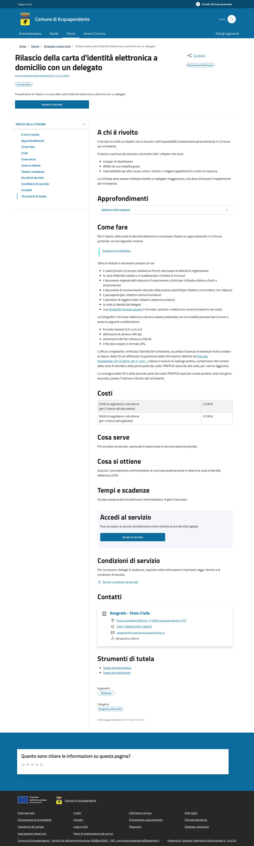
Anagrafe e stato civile (57, 46)
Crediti (77, 813)
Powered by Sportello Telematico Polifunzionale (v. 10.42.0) (201, 840)
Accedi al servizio (52, 104)
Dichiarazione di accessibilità (34, 820)
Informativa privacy (140, 813)
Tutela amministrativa (117, 668)
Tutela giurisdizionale (116, 672)
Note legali (191, 813)
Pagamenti (135, 827)
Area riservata (26, 813)
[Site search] (232, 19)
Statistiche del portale (31, 827)
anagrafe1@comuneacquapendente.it (140, 632)
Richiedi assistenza (196, 820)
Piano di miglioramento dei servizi (93, 834)
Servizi (35, 46)
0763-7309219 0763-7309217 (134, 626)
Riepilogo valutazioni (197, 827)
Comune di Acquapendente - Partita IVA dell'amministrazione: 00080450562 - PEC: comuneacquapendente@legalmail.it (88, 840)
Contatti (78, 820)
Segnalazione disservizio (32, 834)
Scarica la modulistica (116, 250)
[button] (214, 4)
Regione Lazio (25, 4)
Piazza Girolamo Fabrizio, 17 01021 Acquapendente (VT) (151, 620)
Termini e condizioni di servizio (120, 582)
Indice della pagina (31, 124)
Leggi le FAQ (80, 827)
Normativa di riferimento (200, 64)
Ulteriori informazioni (116, 210)
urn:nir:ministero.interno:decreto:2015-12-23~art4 (42, 75)
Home (22, 46)
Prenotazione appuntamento (146, 820)
